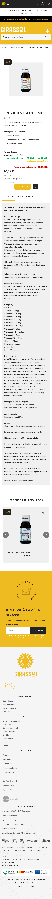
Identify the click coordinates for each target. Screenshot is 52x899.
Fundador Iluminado (10, 704)
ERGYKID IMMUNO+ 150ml (18, 552)
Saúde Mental (8, 738)
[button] (6, 535)
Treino (5, 745)
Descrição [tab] (8, 196)
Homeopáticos (8, 785)
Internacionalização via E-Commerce (16, 811)
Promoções (7, 755)
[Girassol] (19, 30)
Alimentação (7, 764)
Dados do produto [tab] (26, 196)
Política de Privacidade (10, 828)
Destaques (7, 759)
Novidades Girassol (10, 728)
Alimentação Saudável (11, 721)
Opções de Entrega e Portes (13, 820)
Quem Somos (8, 701)
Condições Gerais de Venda (13, 824)
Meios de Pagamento (10, 815)
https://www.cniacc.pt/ (10, 865)
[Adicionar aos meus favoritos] (35, 186)
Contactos (7, 711)
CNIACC (5, 856)
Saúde (5, 777)
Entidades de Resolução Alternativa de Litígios (20, 833)
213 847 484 (10, 859)
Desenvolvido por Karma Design (26, 883)
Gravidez (6, 735)
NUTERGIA (7, 118)
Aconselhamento (9, 708)
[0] (48, 29)
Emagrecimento (9, 731)
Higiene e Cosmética (11, 790)
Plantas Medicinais (10, 768)
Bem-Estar (7, 725)
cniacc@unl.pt (11, 862)
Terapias (6, 742)
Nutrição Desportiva (10, 781)
